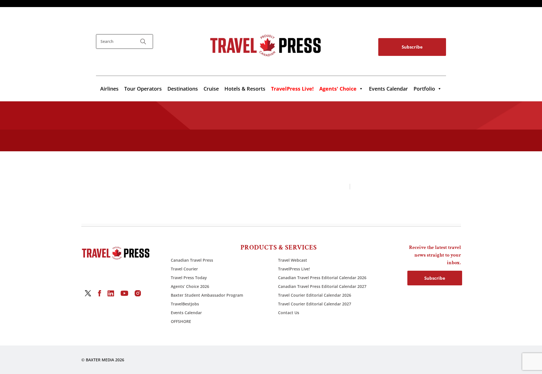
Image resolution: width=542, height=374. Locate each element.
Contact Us (288, 312)
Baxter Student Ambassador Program (207, 295)
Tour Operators (143, 88)
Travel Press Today (189, 277)
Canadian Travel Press (192, 260)
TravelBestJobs (185, 304)
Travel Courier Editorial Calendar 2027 (314, 304)
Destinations (182, 88)
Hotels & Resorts (244, 88)
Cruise (211, 88)
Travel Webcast (292, 260)
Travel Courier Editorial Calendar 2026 (314, 295)
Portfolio (424, 88)
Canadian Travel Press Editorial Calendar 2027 (322, 286)
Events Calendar (388, 88)
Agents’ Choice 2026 (190, 286)
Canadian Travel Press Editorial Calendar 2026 (322, 277)
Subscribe (412, 47)
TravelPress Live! (294, 269)
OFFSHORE (181, 321)
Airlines (109, 88)
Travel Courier (184, 269)
